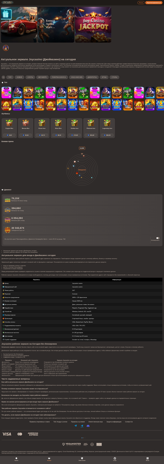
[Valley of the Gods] (17, 104)
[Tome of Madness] (17, 92)
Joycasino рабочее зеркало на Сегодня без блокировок (20, 252)
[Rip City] (39, 92)
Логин (141, 2)
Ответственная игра (96, 422)
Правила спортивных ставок (40, 422)
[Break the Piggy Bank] (6, 104)
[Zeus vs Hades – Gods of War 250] (39, 104)
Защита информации (113, 422)
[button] (60, 77)
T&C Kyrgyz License (60, 422)
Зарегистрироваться (154, 2)
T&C (64, 239)
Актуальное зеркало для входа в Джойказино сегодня (20, 250)
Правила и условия (78, 422)
